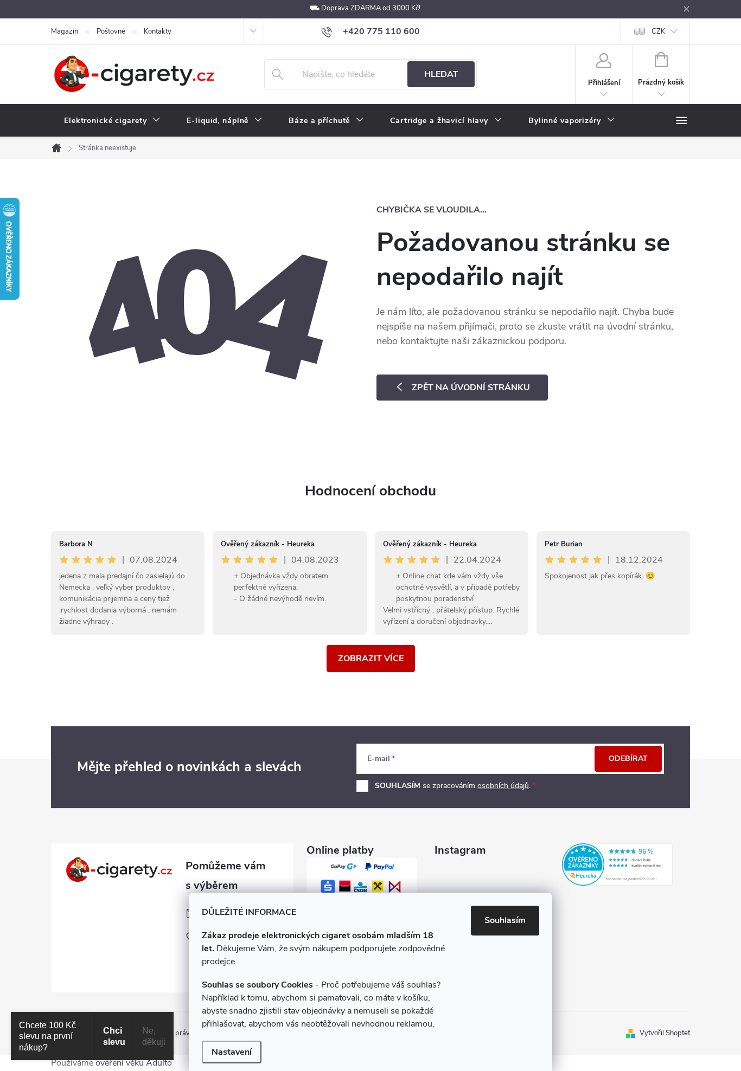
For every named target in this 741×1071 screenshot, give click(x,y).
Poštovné (111, 31)
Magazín (64, 31)
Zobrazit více (371, 658)
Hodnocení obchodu (370, 490)
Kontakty (157, 31)
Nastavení (232, 1052)
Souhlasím (505, 920)
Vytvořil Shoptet (665, 1033)
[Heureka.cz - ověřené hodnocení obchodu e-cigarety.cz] (617, 864)
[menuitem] (112, 121)
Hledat (441, 74)
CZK (658, 31)
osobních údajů (503, 785)
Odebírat (628, 758)
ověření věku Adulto (133, 1063)
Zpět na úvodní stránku (471, 387)
